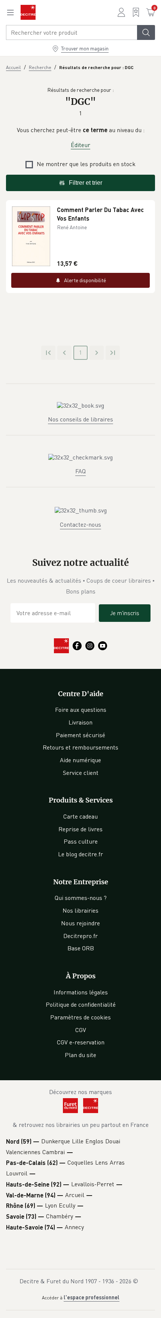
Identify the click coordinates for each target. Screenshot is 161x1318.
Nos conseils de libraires (80, 419)
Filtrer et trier (85, 183)
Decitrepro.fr (80, 936)
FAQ (80, 471)
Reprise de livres (80, 829)
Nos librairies (80, 910)
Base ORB (80, 948)
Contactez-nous (80, 524)
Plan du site (80, 1055)
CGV (80, 1030)
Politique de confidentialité (81, 1004)
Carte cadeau (80, 816)
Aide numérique (80, 760)
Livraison (80, 722)
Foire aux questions (80, 709)
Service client (80, 772)
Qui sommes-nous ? (81, 897)
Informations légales (81, 992)
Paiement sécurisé (80, 735)
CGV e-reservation (80, 1042)
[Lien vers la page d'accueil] (28, 12)
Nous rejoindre (80, 923)
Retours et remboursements (80, 747)
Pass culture (81, 841)
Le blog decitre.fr (80, 854)
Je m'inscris (124, 613)
